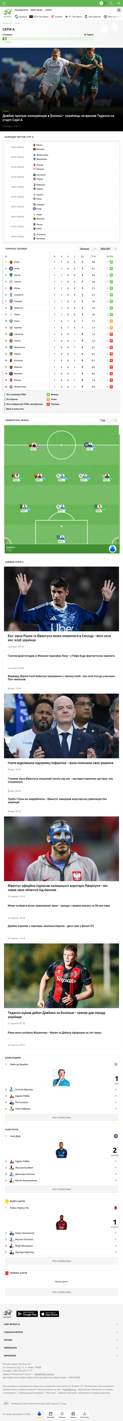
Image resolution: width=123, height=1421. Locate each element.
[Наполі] (116, 1064)
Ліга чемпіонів (115, 16)
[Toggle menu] (119, 10)
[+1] (4, 3)
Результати (21, 10)
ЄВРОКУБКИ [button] (10, 1356)
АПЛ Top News (40, 16)
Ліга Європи (94, 16)
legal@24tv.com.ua (44, 1374)
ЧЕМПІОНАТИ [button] (10, 1348)
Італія (6, 111)
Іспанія (58, 16)
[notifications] (111, 3)
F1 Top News (75, 16)
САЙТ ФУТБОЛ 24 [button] (12, 1324)
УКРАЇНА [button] (8, 1340)
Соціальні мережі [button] (13, 1332)
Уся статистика (61, 1117)
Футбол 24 (7, 23)
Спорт (48, 10)
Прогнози (36, 10)
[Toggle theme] (103, 3)
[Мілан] (116, 1208)
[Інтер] (116, 1136)
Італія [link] (17, 23)
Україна (23, 16)
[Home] (7, 16)
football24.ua (69, 1389)
